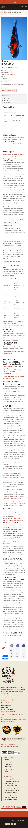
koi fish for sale (12, 689)
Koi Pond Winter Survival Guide (12, 795)
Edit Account (8, 768)
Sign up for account (8, 366)
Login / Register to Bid (8, 90)
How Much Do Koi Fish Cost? (11, 779)
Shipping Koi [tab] (5, 100)
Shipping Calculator (11, 241)
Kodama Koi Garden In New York (10, 746)
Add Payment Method (10, 769)
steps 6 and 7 (20, 173)
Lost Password (8, 764)
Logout (6, 771)
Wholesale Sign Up (9, 766)
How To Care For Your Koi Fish (12, 781)
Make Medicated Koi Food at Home (13, 794)
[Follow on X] (9, 824)
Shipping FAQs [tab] (5, 98)
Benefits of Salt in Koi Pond (11, 792)
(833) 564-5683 (7, 1)
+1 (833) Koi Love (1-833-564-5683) (12, 699)
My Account (7, 761)
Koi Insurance (14, 340)
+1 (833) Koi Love (13, 221)
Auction (15, 84)
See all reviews (5, 656)
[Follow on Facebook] (6, 824)
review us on (5, 658)
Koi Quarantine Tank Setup (11, 785)
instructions (12, 173)
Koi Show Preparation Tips (11, 799)
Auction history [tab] (6, 95)
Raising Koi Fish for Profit (11, 797)
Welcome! (7, 759)
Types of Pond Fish (9, 783)
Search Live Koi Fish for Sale (17, 86)
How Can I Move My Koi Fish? (12, 790)
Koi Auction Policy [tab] (6, 102)
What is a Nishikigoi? (9, 778)
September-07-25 (4, 87)
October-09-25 (8, 86)
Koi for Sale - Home (4, 12)
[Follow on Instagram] (12, 824)
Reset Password (8, 762)
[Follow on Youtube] (15, 824)
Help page (18, 635)
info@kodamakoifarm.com (13, 222)
